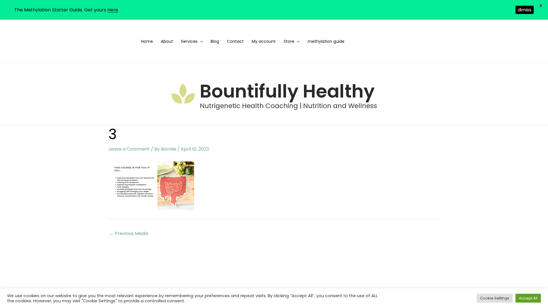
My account (264, 41)
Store (289, 41)
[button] (200, 41)
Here (112, 10)
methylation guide (326, 41)
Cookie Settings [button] (494, 298)
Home (147, 41)
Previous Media (128, 233)
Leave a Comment (129, 149)
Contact (235, 41)
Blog (215, 41)
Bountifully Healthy (287, 91)
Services (189, 41)
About (167, 41)
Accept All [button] (528, 298)
